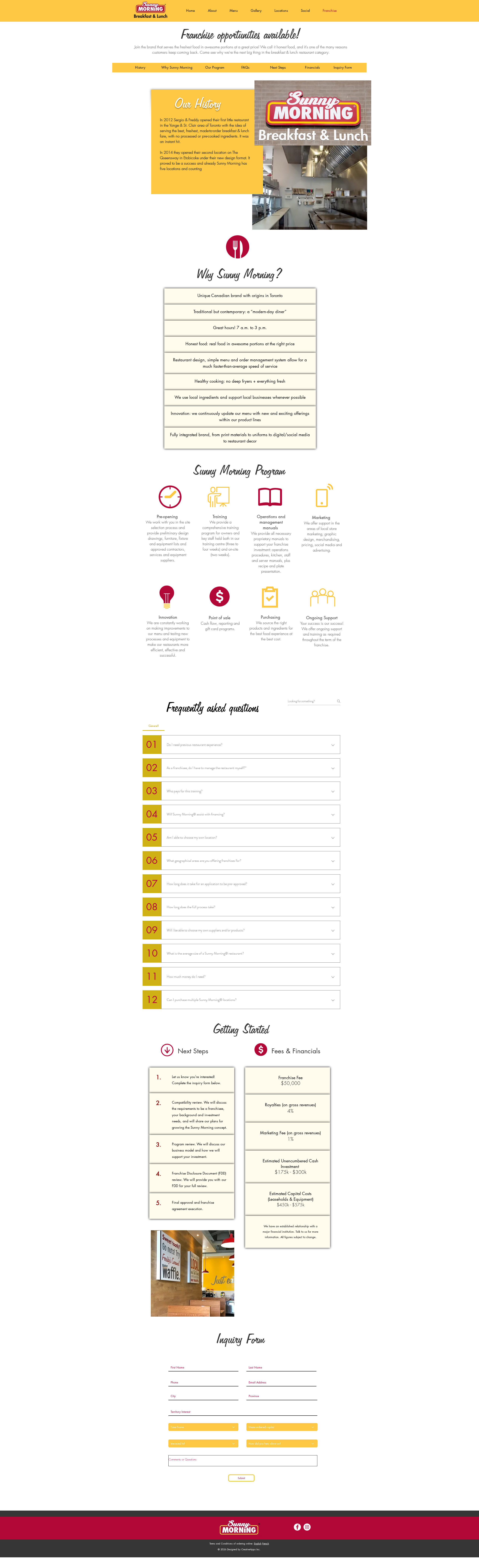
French (265, 1543)
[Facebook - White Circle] (297, 1527)
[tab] (153, 726)
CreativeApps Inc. (250, 1549)
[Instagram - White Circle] (307, 1527)
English (257, 1543)
